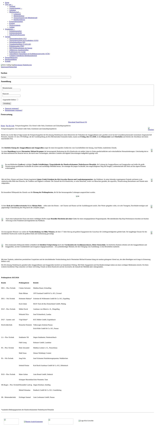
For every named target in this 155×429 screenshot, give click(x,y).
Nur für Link (10, 126)
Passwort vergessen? (12, 108)
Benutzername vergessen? (13, 110)
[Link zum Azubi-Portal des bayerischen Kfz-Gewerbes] (33, 421)
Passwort (6, 94)
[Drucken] (151, 129)
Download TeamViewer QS (77, 122)
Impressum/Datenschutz (9, 67)
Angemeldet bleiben (9, 100)
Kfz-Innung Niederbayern (23, 65)
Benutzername (7, 88)
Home (3, 126)
